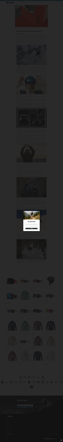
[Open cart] (61, 440)
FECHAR (31, 228)
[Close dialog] (39, 211)
